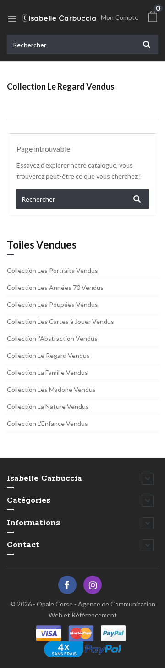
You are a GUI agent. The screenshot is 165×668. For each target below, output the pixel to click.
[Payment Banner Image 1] (50, 633)
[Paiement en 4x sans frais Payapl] (82, 649)
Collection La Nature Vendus (48, 406)
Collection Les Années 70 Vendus (55, 287)
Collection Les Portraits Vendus (52, 270)
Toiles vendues (42, 245)
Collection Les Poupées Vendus (52, 304)
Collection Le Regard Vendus (48, 355)
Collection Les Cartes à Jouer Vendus (60, 321)
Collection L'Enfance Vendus (47, 423)
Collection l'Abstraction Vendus (52, 338)
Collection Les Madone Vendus (51, 389)
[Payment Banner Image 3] (81, 633)
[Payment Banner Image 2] (113, 633)
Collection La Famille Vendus (47, 372)
